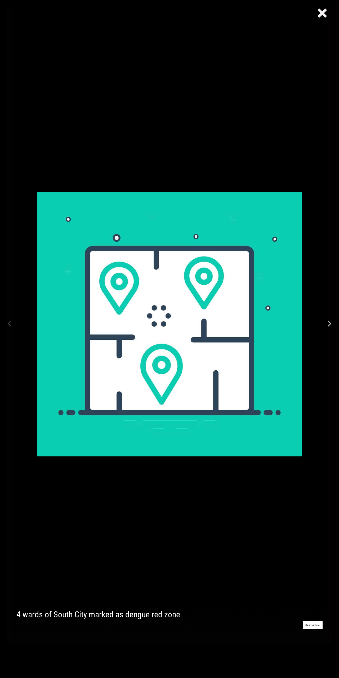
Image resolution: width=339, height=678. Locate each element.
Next (329, 324)
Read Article (312, 625)
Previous (9, 324)
